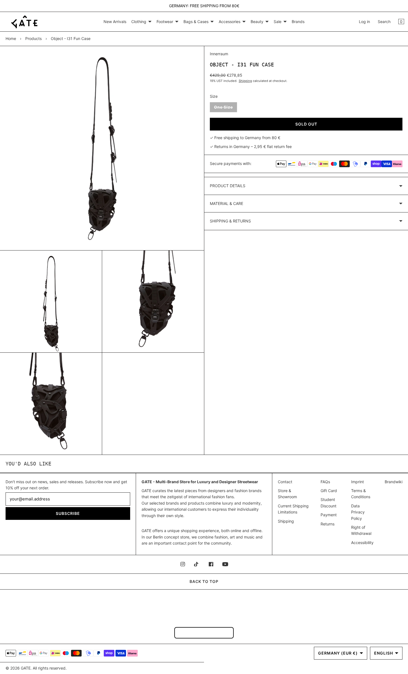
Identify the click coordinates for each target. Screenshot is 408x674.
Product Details (227, 185)
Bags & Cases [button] (195, 21)
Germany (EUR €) (338, 653)
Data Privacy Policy (358, 512)
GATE (26, 668)
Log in (364, 21)
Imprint (357, 481)
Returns (327, 524)
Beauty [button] (257, 21)
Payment (329, 514)
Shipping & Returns (230, 221)
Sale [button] (277, 21)
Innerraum (219, 53)
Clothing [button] (138, 21)
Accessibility (362, 542)
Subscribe (68, 513)
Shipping (245, 81)
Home (11, 38)
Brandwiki (393, 481)
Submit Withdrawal (204, 632)
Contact (285, 481)
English (383, 653)
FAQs (325, 481)
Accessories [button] (229, 21)
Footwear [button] (165, 21)
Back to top (204, 581)
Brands (298, 21)
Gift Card (329, 490)
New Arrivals (115, 21)
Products (33, 38)
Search (384, 21)
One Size (225, 108)
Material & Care (226, 203)
